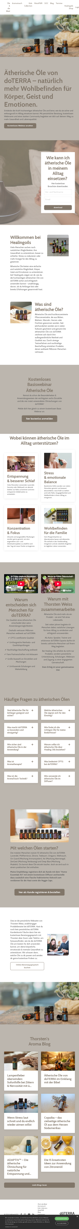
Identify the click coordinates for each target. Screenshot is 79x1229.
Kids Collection (28, 4)
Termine (59, 3)
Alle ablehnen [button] (61, 1223)
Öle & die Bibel (8, 7)
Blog (52, 3)
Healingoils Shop (68, 7)
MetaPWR (38, 3)
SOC (46, 3)
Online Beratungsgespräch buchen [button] (27, 966)
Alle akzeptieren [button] (61, 1218)
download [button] (58, 207)
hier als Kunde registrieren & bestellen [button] (39, 892)
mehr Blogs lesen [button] (39, 1185)
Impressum (41, 1214)
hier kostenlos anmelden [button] (39, 418)
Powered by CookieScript (11, 1227)
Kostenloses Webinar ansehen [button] (20, 126)
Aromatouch (17, 3)
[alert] (39, 1222)
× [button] (77, 1216)
